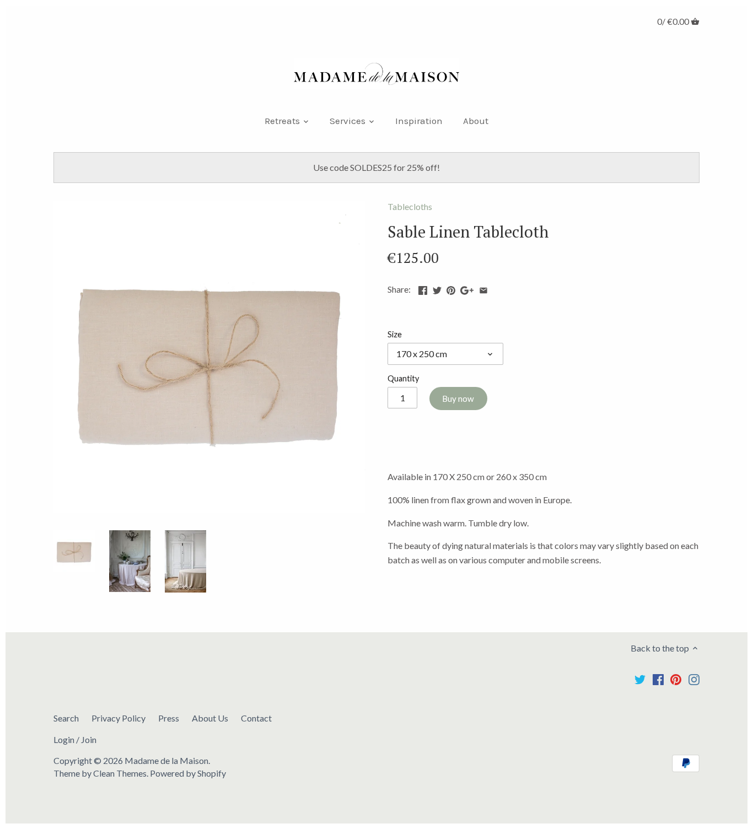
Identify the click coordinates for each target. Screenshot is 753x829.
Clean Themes (120, 773)
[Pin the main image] (451, 288)
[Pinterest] (675, 678)
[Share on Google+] (467, 288)
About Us (210, 718)
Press (168, 718)
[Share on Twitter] (437, 288)
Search (66, 718)
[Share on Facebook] (422, 288)
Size (395, 334)
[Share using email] (483, 288)
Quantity (403, 378)
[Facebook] (658, 678)
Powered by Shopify (188, 773)
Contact (256, 718)
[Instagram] (694, 678)
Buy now (458, 398)
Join (88, 739)
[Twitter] (640, 678)
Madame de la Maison (166, 760)
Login (63, 739)
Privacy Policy (119, 718)
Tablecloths (410, 206)
